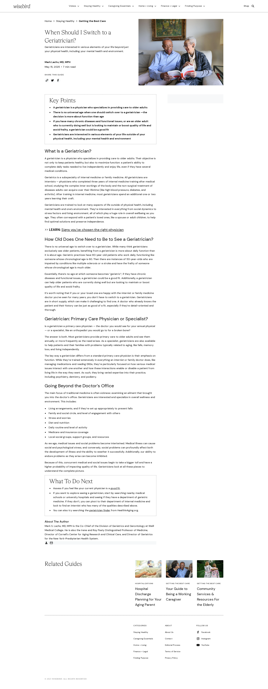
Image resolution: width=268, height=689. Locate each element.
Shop (246, 5)
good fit (115, 488)
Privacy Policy (171, 658)
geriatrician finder (99, 510)
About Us (169, 632)
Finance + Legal (140, 651)
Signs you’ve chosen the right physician (92, 229)
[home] (21, 6)
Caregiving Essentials (143, 638)
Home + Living (139, 645)
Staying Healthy (140, 632)
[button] (74, 6)
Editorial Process (172, 645)
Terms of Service (172, 651)
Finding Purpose (140, 658)
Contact (168, 638)
